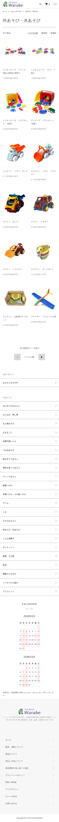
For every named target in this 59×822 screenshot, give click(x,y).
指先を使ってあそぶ (11, 467)
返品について (11, 753)
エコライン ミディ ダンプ (15, 171)
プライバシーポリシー (15, 775)
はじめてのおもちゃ (11, 405)
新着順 (53, 33)
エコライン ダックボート (42, 269)
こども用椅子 (8, 538)
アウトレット (8, 591)
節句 (5, 564)
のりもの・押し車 (10, 414)
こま (5, 511)
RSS (7, 782)
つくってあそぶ (9, 476)
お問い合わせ (11, 803)
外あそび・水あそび (32, 11)
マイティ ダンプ (10, 221)
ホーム (5, 11)
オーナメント (8, 547)
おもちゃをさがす (16, 11)
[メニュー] (55, 4)
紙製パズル (7, 485)
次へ (41, 357)
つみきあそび (8, 450)
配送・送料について (14, 746)
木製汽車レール (9, 441)
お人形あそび (8, 423)
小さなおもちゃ (9, 520)
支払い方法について (14, 761)
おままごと (7, 432)
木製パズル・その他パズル (14, 494)
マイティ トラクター (12, 269)
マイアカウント (12, 789)
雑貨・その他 (8, 556)
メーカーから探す (10, 582)
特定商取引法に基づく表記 (17, 768)
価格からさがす (9, 573)
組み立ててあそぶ (10, 458)
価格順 (44, 33)
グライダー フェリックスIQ (43, 316)
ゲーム (6, 503)
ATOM (13, 782)
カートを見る (11, 796)
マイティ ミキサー (39, 221)
